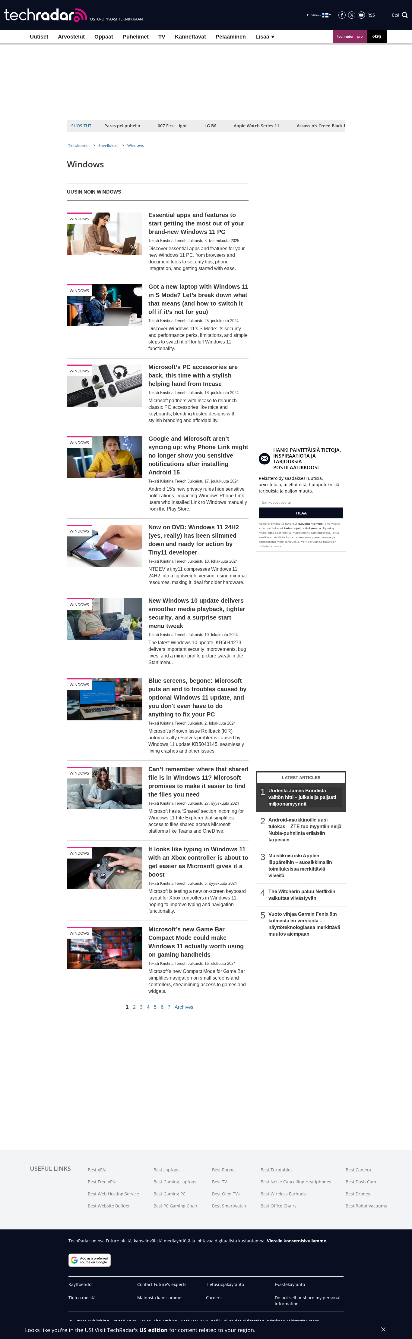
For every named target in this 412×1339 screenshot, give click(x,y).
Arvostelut (71, 37)
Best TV (219, 1182)
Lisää (263, 37)
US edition (153, 1330)
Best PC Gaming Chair (176, 1206)
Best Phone (223, 1170)
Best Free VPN (102, 1182)
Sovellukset (108, 145)
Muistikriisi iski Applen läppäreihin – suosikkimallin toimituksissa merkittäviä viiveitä (300, 865)
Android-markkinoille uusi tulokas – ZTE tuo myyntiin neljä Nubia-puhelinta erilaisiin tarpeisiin (304, 829)
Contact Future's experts (161, 1284)
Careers (214, 1297)
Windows (135, 145)
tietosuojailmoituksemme (302, 528)
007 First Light (172, 126)
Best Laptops (166, 1170)
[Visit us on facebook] (342, 15)
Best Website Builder (109, 1206)
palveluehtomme (310, 523)
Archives (184, 1007)
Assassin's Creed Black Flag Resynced (335, 126)
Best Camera (358, 1170)
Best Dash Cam (361, 1182)
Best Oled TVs (226, 1194)
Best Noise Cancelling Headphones (296, 1182)
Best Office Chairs (278, 1206)
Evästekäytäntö (290, 1284)
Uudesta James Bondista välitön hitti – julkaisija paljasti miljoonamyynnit (302, 797)
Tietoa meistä (82, 1297)
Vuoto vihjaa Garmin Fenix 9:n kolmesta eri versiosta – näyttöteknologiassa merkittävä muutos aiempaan (304, 924)
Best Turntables (277, 1170)
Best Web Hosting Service (113, 1194)
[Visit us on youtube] (361, 15)
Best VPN (97, 1170)
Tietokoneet (79, 145)
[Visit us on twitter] (351, 15)
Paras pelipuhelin (122, 126)
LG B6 (210, 126)
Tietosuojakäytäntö (225, 1284)
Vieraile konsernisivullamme (296, 1241)
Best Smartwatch (229, 1206)
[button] (400, 15)
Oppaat (103, 37)
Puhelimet (136, 37)
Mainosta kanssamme (159, 1297)
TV (161, 37)
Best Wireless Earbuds (283, 1194)
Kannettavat (190, 37)
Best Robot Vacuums (366, 1206)
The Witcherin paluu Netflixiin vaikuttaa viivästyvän (301, 895)
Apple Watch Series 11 (256, 126)
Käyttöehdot (80, 1284)
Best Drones (358, 1194)
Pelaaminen (231, 37)
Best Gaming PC (169, 1194)
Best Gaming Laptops (175, 1182)
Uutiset (39, 37)
